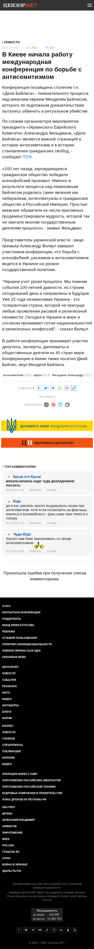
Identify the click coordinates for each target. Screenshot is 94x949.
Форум (7, 718)
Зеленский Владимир (18, 819)
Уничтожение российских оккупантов (31, 780)
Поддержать (11, 618)
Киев (5, 839)
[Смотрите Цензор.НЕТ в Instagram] (54, 930)
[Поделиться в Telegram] (52, 388)
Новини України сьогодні (21, 650)
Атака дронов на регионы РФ (24, 799)
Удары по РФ (11, 870)
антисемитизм (17, 375)
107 (52, 47)
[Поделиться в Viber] (66, 388)
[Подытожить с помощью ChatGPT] (46, 404)
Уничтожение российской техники (29, 786)
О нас (6, 606)
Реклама (8, 631)
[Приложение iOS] (68, 930)
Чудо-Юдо (22, 534)
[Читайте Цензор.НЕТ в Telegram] (33, 930)
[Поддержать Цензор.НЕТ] (47, 443)
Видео (7, 699)
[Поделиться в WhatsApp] (59, 388)
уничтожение (12, 832)
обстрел (8, 807)
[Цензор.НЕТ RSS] (75, 930)
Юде (17, 501)
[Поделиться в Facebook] (38, 388)
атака (6, 858)
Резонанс (9, 686)
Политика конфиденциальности (27, 644)
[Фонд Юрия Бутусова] (47, 425)
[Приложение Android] (61, 930)
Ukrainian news (14, 657)
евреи (41, 375)
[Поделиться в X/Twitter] (45, 388)
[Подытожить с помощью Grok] (67, 404)
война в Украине (15, 864)
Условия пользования (19, 637)
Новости (12, 42)
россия (8, 845)
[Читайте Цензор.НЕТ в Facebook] (19, 930)
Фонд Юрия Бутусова (18, 625)
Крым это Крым (27, 477)
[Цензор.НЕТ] (20, 6)
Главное (8, 738)
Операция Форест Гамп (19, 774)
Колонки (8, 757)
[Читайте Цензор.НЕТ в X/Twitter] (26, 930)
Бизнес (8, 725)
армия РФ (9, 826)
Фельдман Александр (71, 375)
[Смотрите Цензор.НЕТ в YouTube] (40, 930)
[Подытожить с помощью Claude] (53, 404)
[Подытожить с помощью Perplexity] (60, 404)
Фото (6, 692)
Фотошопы (10, 705)
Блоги (6, 711)
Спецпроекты (12, 745)
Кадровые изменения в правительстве (32, 793)
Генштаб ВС (11, 851)
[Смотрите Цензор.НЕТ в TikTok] (47, 930)
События (9, 679)
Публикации (11, 751)
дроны (7, 813)
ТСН (27, 157)
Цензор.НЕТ (10, 666)
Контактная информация (21, 612)
